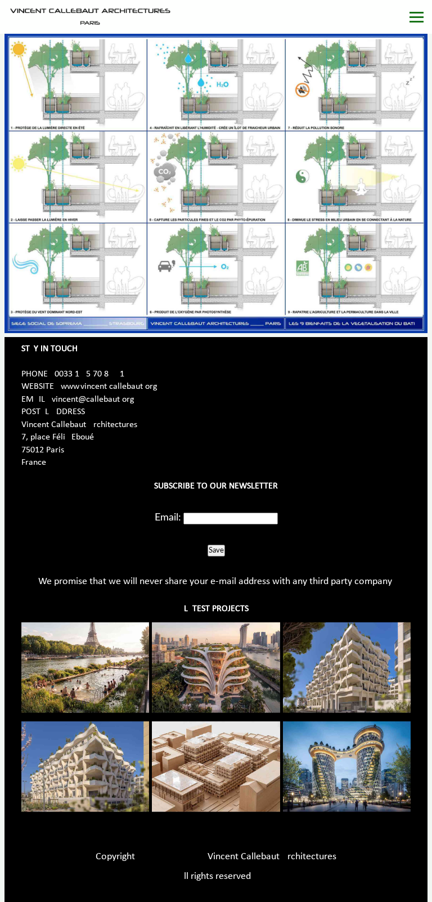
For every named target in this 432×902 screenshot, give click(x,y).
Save (216, 550)
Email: (168, 518)
